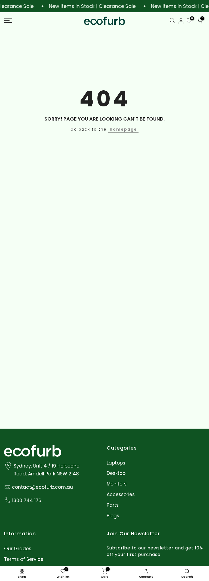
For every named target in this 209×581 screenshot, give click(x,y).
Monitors (117, 484)
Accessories (121, 494)
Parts (113, 505)
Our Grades (17, 549)
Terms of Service (24, 559)
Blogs (113, 516)
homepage (123, 129)
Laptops (116, 463)
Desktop (116, 473)
